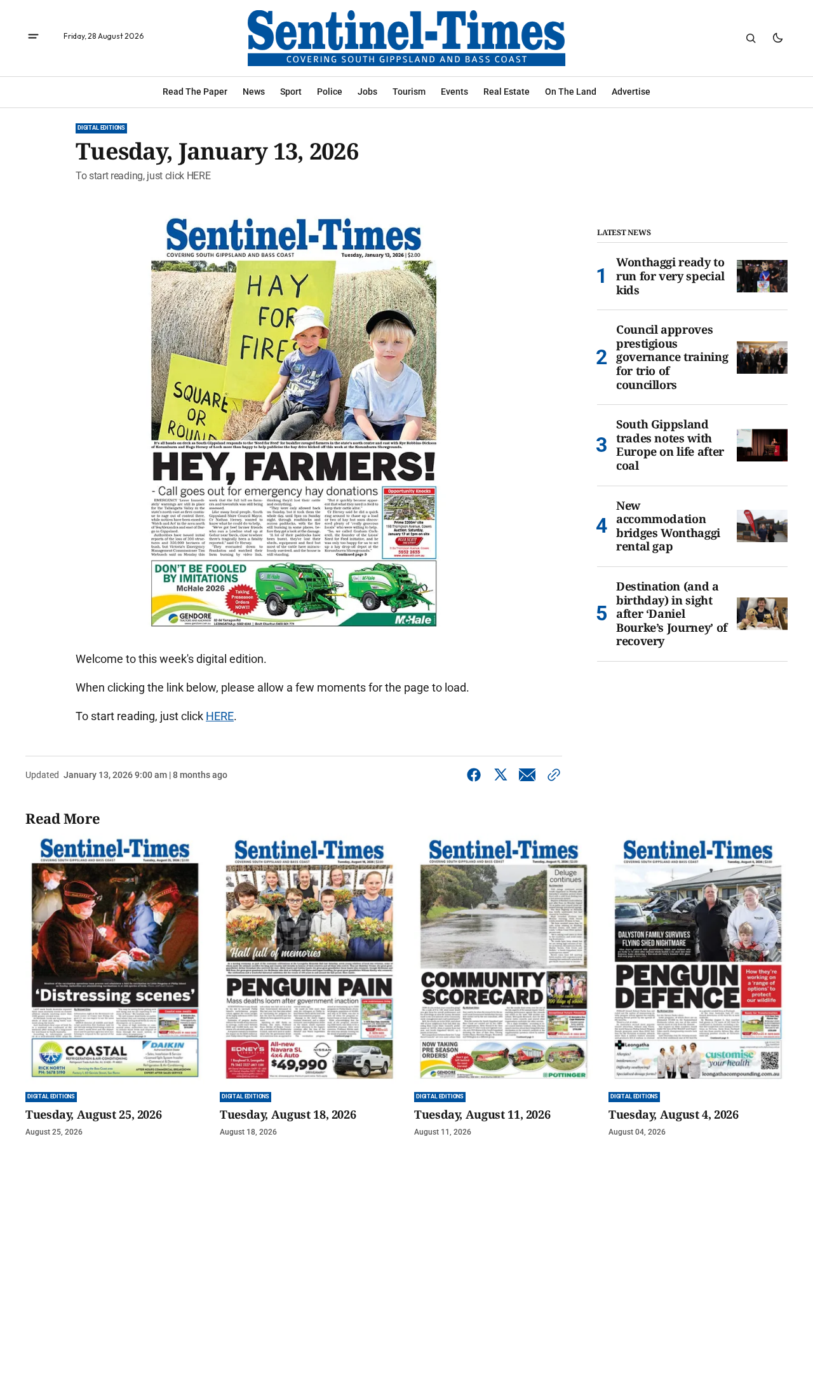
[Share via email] (527, 775)
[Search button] (751, 38)
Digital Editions (101, 128)
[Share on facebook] (476, 775)
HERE (220, 716)
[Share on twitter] (500, 775)
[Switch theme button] (777, 38)
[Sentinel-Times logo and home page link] (406, 38)
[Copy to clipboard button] (551, 775)
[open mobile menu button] (33, 38)
